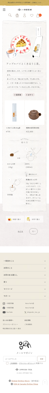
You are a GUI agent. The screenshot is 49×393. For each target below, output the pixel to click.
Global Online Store (21, 381)
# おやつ (29, 95)
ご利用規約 (28, 324)
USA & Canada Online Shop (26, 384)
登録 (41, 359)
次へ (34, 231)
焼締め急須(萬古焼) (32, 128)
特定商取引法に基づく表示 (12, 328)
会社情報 (27, 320)
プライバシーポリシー (10, 324)
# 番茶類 (17, 95)
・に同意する (26, 363)
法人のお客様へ (8, 320)
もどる (20, 231)
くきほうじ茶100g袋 (13, 128)
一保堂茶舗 (24, 10)
